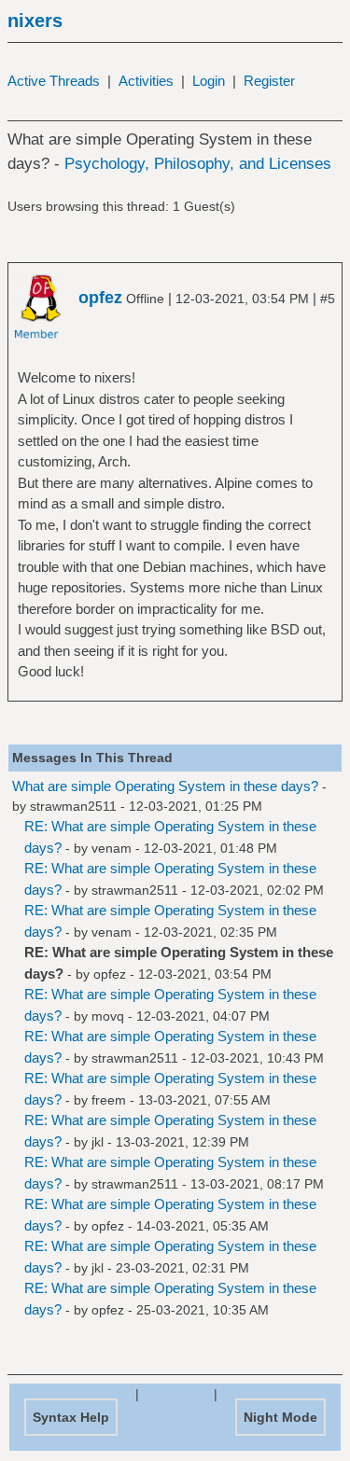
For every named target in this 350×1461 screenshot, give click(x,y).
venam (111, 848)
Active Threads (53, 81)
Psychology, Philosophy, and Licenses (197, 164)
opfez (109, 974)
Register (269, 81)
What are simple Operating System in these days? (165, 786)
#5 (327, 298)
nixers (35, 20)
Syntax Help (71, 1417)
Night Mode (280, 1417)
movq (107, 1016)
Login (208, 81)
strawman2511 (73, 806)
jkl (97, 1141)
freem (108, 1099)
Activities (146, 81)
